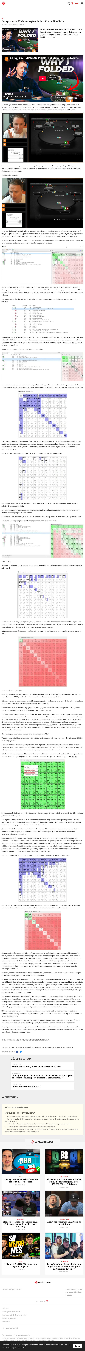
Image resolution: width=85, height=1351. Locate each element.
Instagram (45, 1040)
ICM (43, 1047)
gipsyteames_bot (12, 1328)
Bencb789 (38, 1047)
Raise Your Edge (50, 1047)
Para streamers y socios (74, 1289)
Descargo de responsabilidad (11, 1312)
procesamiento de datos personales (45, 1344)
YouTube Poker (17, 1047)
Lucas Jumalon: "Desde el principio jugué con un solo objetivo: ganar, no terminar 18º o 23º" (64, 1266)
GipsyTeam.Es (16, 1289)
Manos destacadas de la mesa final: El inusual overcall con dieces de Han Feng (20, 1224)
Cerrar (77, 1346)
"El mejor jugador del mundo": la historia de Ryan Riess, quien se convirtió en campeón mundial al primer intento (42, 1076)
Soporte (42, 1301)
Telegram (37, 1040)
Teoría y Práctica (29, 1047)
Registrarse (23, 1107)
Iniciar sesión (10, 1107)
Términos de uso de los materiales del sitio (16, 1335)
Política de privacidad (9, 1318)
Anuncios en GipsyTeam (74, 1292)
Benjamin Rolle (68, 1047)
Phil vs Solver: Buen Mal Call (26, 1086)
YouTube (25, 1040)
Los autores (6, 1321)
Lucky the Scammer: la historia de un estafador (64, 1223)
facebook (19, 1040)
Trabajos (69, 1295)
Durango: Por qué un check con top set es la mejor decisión (21, 1180)
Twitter (31, 1040)
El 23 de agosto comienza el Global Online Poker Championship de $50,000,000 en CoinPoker (64, 1181)
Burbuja (59, 1047)
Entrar (76, 3)
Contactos (5, 1308)
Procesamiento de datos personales (14, 1315)
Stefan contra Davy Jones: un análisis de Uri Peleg (36, 1066)
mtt (10, 1047)
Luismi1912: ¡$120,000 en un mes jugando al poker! (21, 1265)
